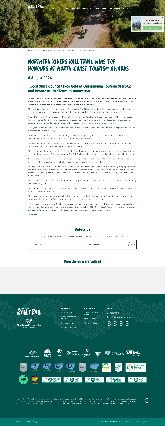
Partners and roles (91, 323)
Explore (64, 9)
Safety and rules (68, 312)
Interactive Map (67, 323)
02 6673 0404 (115, 313)
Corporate (100, 9)
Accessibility (117, 9)
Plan (53, 9)
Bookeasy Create (143, 422)
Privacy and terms (22, 422)
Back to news (33, 214)
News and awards (68, 327)
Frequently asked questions (68, 318)
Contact (86, 9)
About (75, 9)
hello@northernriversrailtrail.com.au (123, 317)
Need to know (90, 319)
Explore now (152, 28)
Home (30, 50)
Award (36, 50)
